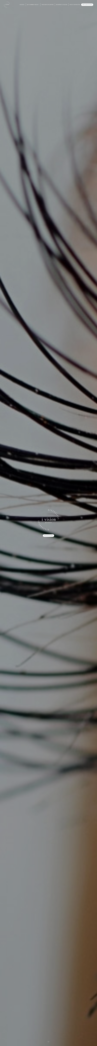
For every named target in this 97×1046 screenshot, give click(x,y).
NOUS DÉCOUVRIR (48, 535)
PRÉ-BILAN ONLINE (87, 4)
